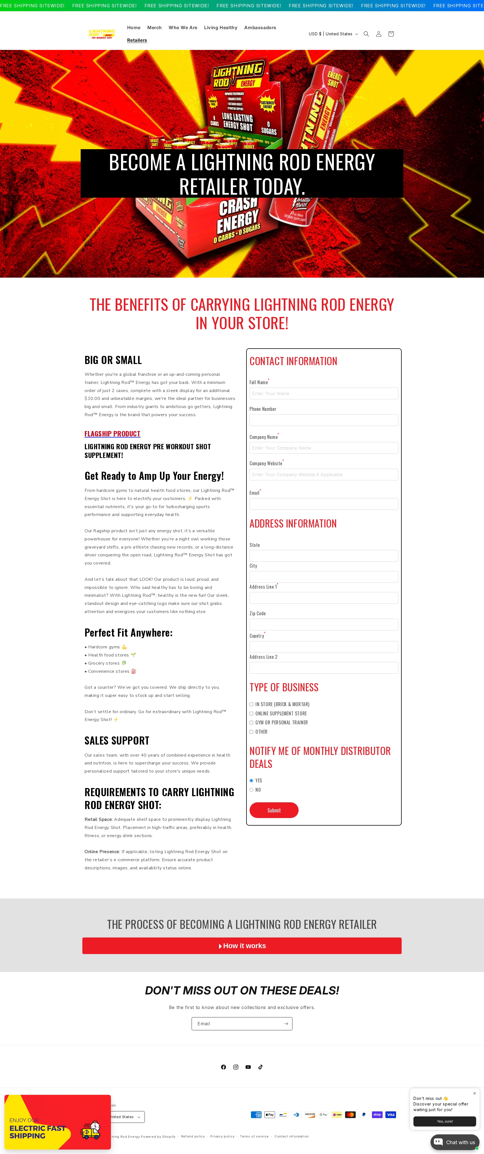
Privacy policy (222, 1136)
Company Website (267, 463)
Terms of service (254, 1136)
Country (258, 635)
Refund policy (193, 1136)
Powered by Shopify (158, 1137)
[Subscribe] (286, 1023)
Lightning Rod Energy (121, 1137)
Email (255, 492)
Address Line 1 (264, 586)
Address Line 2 (263, 656)
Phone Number (263, 409)
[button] (366, 34)
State (255, 545)
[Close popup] (474, 1093)
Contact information (291, 1136)
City (253, 565)
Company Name (264, 436)
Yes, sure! (445, 1121)
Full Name (259, 382)
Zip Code (258, 613)
